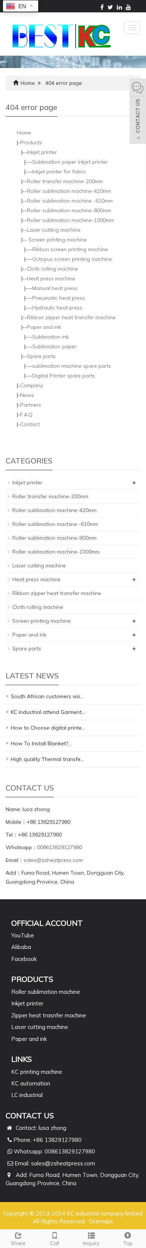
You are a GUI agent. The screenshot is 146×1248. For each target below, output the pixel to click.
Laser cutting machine (53, 230)
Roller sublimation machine (45, 991)
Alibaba (21, 946)
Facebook (24, 958)
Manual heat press (54, 288)
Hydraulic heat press (57, 307)
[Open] (138, 112)
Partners (30, 404)
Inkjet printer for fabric (59, 171)
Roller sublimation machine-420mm (69, 191)
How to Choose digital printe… (48, 727)
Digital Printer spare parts (63, 375)
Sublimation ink (50, 336)
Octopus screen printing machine (72, 259)
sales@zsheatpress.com (53, 860)
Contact (30, 424)
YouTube (22, 935)
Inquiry (91, 1243)
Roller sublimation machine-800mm (69, 210)
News (27, 395)
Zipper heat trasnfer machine (48, 1015)
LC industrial (27, 1094)
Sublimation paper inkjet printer (70, 161)
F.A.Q (26, 414)
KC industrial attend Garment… (48, 712)
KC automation (30, 1083)
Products (31, 142)
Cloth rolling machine (52, 268)
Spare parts (41, 356)
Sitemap (99, 1221)
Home (28, 83)
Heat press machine (51, 278)
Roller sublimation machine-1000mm (70, 220)
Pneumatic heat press (58, 298)
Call (54, 1243)
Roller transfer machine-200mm (65, 181)
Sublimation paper (54, 346)
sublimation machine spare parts (71, 366)
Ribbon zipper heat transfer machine (71, 317)
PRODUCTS (32, 979)
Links (21, 1059)
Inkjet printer (42, 152)
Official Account (47, 923)
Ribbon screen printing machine (70, 249)
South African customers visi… (47, 696)
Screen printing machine (57, 239)
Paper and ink (44, 327)
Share (18, 1243)
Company (31, 385)
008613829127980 (59, 847)
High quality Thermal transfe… (47, 759)
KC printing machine (36, 1071)
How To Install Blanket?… (41, 743)
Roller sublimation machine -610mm (70, 200)
